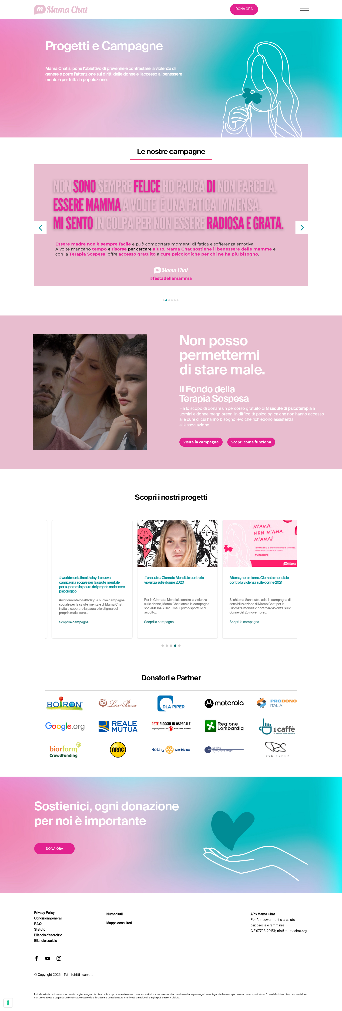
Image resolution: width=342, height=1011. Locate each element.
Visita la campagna (201, 442)
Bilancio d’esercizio (48, 935)
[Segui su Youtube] (47, 958)
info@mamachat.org (291, 931)
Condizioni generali (48, 918)
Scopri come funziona (251, 442)
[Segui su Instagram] (59, 958)
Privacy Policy (44, 913)
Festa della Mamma (56, 288)
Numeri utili (114, 914)
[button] (40, 227)
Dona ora (54, 848)
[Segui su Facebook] (36, 958)
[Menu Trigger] (304, 10)
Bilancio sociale (45, 940)
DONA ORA (244, 9)
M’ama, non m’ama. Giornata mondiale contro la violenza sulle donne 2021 (256, 579)
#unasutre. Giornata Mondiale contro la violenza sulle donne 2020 (171, 579)
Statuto (39, 929)
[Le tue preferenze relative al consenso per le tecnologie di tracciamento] (8, 1002)
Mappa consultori (119, 923)
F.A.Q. (38, 924)
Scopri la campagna (67, 622)
